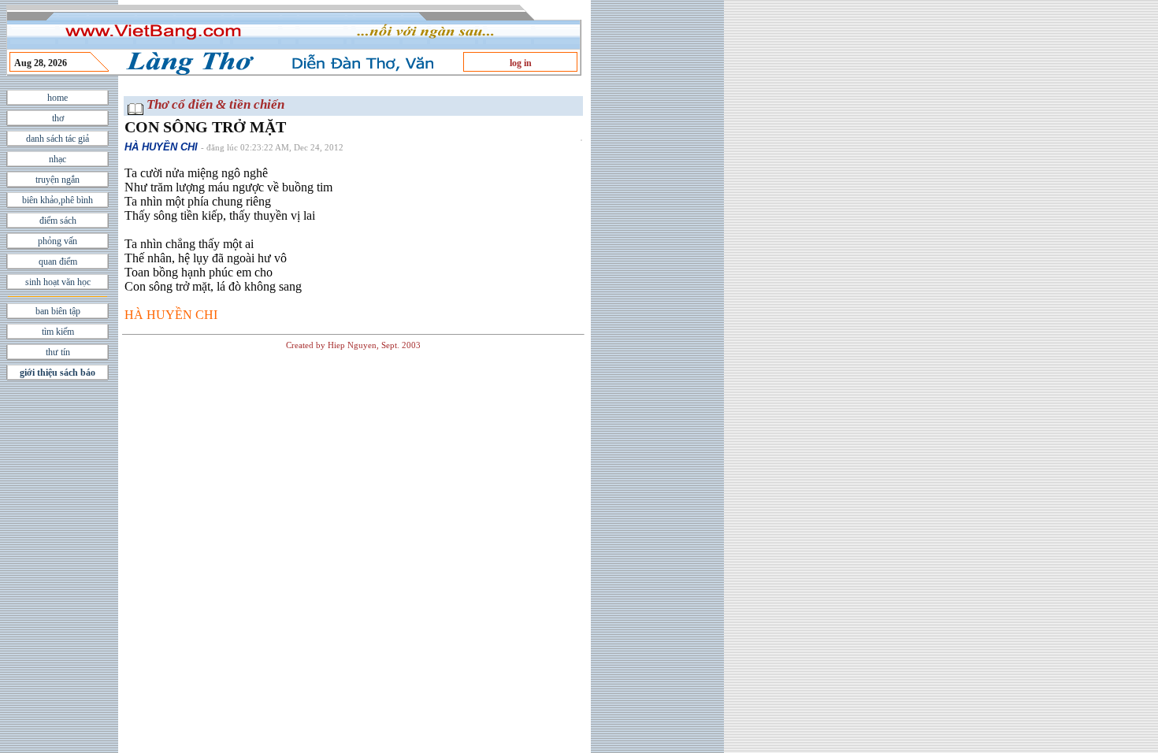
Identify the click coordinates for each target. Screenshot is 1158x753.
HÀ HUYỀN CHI (161, 147)
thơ (58, 118)
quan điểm (58, 261)
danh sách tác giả (57, 138)
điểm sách (57, 220)
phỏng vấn (57, 241)
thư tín (58, 352)
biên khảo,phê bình (57, 200)
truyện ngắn (57, 179)
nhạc (57, 159)
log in (521, 63)
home (57, 97)
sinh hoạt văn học (58, 281)
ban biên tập (57, 311)
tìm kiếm (58, 331)
